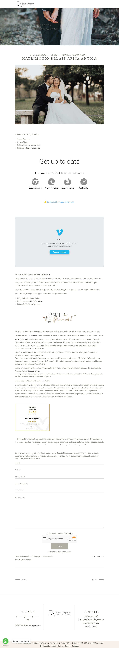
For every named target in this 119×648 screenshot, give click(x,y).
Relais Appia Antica (33, 148)
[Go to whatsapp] (5, 641)
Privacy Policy (64, 646)
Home (17, 29)
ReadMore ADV (49, 646)
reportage (19, 559)
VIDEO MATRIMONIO (73, 55)
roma (28, 559)
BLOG (24, 29)
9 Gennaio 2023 (38, 55)
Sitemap (75, 646)
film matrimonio (22, 556)
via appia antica (33, 371)
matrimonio (31, 335)
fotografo (36, 556)
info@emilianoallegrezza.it (28, 625)
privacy (71, 533)
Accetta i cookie (59, 252)
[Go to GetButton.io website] (5, 645)
